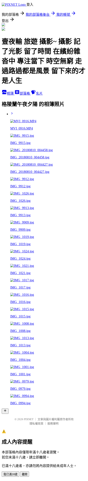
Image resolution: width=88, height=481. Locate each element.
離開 (24, 474)
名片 (39, 93)
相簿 (11, 93)
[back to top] (5, 411)
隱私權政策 (36, 423)
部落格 (25, 93)
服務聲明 (53, 423)
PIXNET (29, 419)
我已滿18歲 (10, 474)
